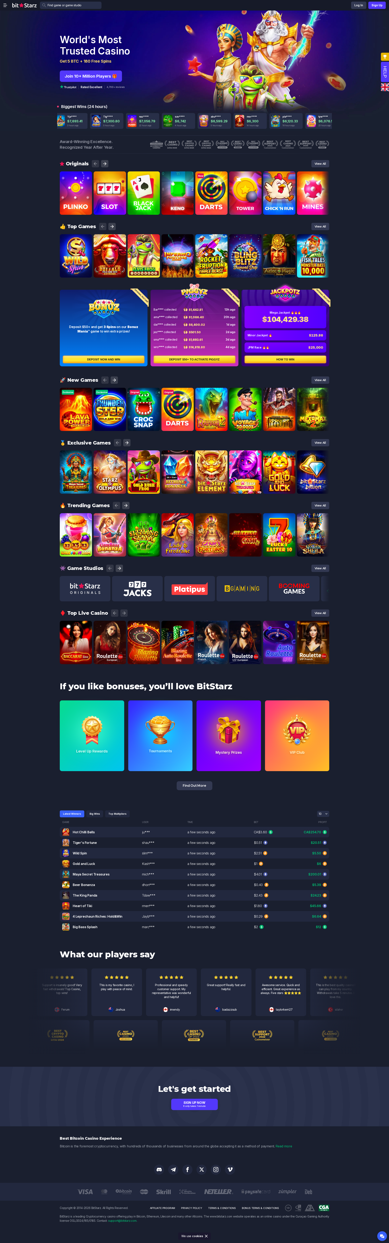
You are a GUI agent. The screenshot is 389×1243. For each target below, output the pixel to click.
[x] (202, 1170)
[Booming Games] (121, 238)
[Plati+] (87, 625)
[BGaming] (155, 238)
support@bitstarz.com (122, 1220)
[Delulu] (257, 392)
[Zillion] (87, 454)
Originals (77, 164)
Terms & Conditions (222, 1208)
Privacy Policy (191, 1208)
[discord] (159, 1170)
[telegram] (173, 1170)
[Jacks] (121, 392)
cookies (197, 1236)
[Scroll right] (104, 163)
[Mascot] (189, 454)
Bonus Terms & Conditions (260, 1208)
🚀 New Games (79, 380)
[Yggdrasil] (223, 392)
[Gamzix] (87, 392)
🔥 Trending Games (85, 505)
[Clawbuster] (121, 454)
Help (385, 72)
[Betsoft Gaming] (223, 517)
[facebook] (187, 1170)
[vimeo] (230, 1170)
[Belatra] (257, 454)
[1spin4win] (291, 454)
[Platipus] (87, 238)
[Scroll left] (95, 163)
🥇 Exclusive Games (85, 443)
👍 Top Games (78, 226)
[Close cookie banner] (206, 1236)
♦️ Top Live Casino (84, 613)
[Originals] (87, 175)
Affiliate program (162, 1208)
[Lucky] (257, 517)
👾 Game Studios (81, 568)
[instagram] (216, 1170)
